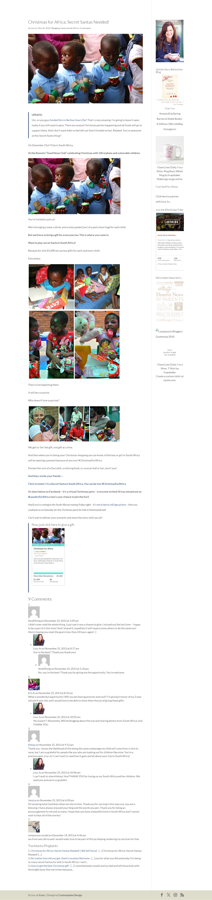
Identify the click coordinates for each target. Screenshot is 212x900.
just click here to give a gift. (57, 525)
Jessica (32, 800)
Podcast (165, 6)
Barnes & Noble (165, 118)
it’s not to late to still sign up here (109, 504)
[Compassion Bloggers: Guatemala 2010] (170, 336)
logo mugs (169, 179)
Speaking (179, 6)
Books (153, 6)
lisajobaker (174, 175)
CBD (170, 123)
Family (63, 28)
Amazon (163, 113)
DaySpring (174, 113)
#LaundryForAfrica (39, 496)
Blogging (56, 28)
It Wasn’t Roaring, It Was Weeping (128, 6)
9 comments (85, 28)
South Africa (72, 28)
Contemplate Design (70, 895)
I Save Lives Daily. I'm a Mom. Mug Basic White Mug (170, 171)
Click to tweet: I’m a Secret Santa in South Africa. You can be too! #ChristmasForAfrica (77, 483)
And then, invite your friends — (45, 476)
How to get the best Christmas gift (50, 865)
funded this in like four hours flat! (68, 120)
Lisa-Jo (102, 6)
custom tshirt (173, 376)
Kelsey (32, 744)
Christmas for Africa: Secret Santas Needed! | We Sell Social (64, 850)
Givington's (169, 129)
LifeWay (178, 123)
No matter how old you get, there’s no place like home (60, 858)
